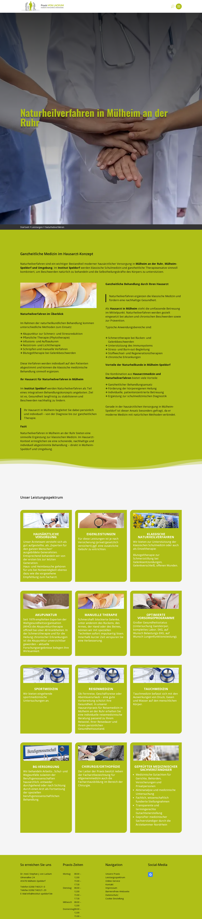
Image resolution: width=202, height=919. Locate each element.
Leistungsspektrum (115, 877)
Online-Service (112, 880)
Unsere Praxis (112, 873)
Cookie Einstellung (114, 898)
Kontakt (109, 884)
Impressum (111, 887)
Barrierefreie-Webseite (117, 891)
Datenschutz (111, 894)
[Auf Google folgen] (150, 874)
